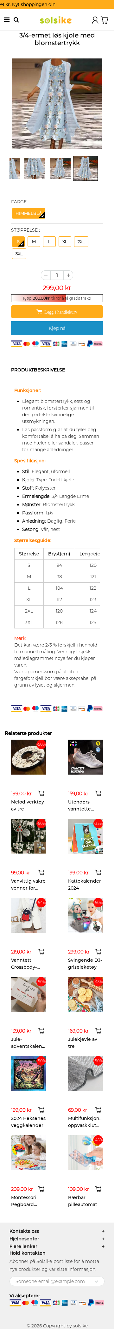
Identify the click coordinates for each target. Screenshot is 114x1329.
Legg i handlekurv (61, 312)
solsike (80, 1326)
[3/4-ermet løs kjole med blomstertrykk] (57, 104)
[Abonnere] (96, 1282)
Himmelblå (29, 213)
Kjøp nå (57, 328)
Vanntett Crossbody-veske (24, 967)
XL (64, 241)
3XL (19, 253)
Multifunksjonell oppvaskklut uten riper (86, 1125)
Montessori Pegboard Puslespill (23, 1204)
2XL (81, 241)
